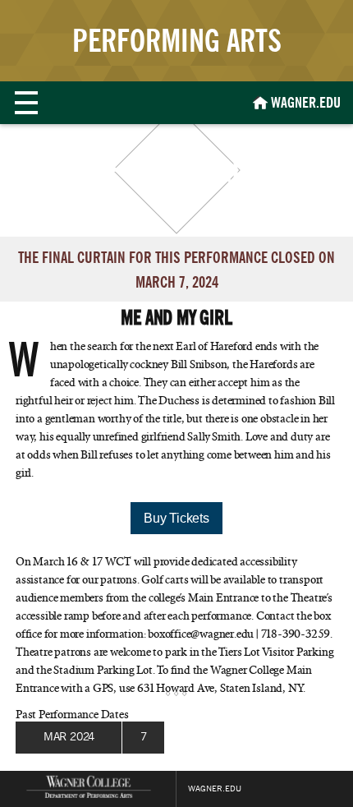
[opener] (26, 102)
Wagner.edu (214, 789)
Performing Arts (177, 41)
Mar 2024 (69, 737)
